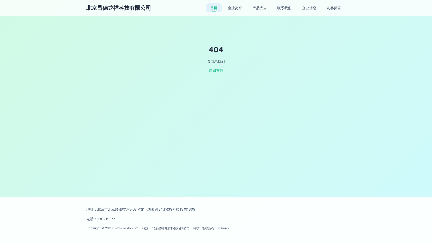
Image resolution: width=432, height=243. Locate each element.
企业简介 (235, 8)
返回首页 (216, 70)
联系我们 (284, 8)
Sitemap (223, 228)
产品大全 (259, 8)
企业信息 (309, 8)
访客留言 (334, 8)
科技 (145, 228)
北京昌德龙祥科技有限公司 (118, 7)
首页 (213, 8)
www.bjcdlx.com (126, 228)
